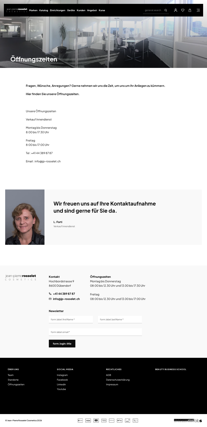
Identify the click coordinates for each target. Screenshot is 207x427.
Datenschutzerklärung (118, 379)
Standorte (13, 379)
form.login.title (62, 343)
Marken (33, 10)
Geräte (71, 10)
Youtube (61, 389)
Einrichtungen (57, 10)
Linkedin (61, 384)
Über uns (13, 369)
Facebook (62, 379)
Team (11, 374)
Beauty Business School (170, 369)
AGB (108, 374)
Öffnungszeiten (16, 384)
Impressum (112, 384)
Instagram (62, 374)
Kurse (102, 10)
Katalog (43, 10)
